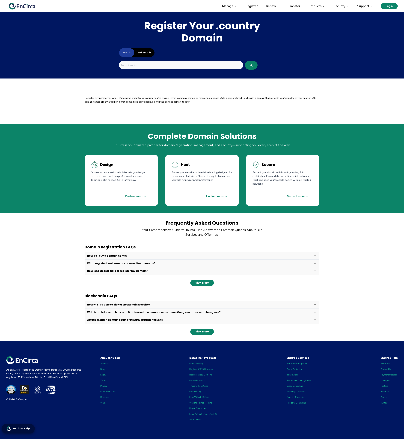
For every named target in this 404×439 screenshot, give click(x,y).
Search (127, 52)
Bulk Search (144, 52)
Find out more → (135, 196)
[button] (202, 256)
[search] (251, 65)
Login (389, 6)
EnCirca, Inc (21, 399)
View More (202, 283)
